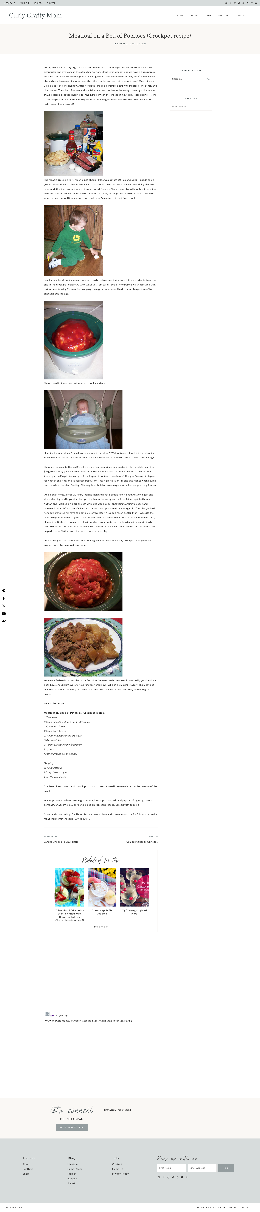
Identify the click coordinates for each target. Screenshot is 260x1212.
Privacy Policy (120, 1173)
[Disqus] (101, 969)
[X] (4, 606)
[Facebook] (231, 3)
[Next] (146, 896)
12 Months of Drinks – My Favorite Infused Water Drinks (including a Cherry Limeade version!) (69, 915)
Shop (208, 15)
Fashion (72, 1173)
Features (224, 15)
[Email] (4, 613)
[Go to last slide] (56, 896)
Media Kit (117, 1169)
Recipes (38, 3)
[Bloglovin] (252, 3)
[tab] (95, 927)
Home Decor (75, 1169)
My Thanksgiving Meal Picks (134, 912)
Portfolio (28, 1169)
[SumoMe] (4, 621)
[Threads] (243, 3)
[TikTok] (239, 3)
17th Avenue (243, 1208)
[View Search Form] (256, 3)
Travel (51, 3)
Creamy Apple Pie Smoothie (102, 912)
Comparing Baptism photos (142, 839)
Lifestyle (9, 3)
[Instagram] (226, 3)
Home (180, 15)
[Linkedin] (248, 3)
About (194, 15)
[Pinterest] (235, 3)
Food (142, 43)
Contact (242, 15)
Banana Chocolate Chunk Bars (61, 839)
